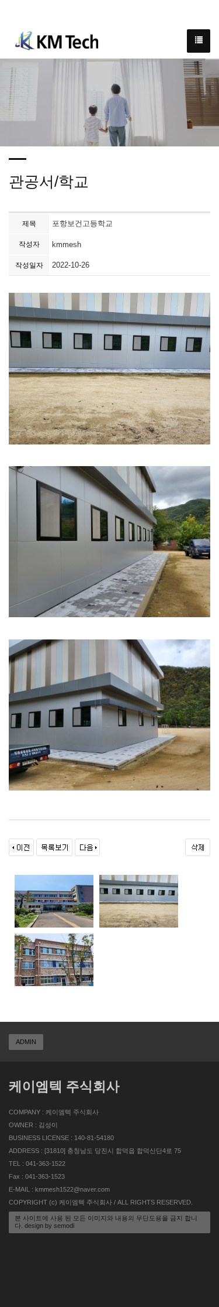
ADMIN (26, 1041)
